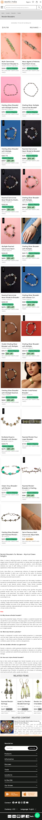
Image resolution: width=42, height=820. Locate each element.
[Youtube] (27, 803)
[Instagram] (22, 803)
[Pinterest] (19, 803)
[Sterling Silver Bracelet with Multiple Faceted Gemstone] (11, 102)
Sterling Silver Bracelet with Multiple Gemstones (10, 151)
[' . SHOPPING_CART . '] (36, 2)
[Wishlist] (33, 2)
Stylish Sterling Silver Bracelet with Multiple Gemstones (10, 346)
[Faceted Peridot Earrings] (8, 698)
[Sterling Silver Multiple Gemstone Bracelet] (31, 102)
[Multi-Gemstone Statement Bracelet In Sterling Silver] (11, 58)
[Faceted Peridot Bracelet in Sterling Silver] (31, 483)
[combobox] (20, 7)
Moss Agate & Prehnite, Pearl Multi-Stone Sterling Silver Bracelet (31, 64)
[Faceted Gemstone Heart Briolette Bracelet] (31, 146)
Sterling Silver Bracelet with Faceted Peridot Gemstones (10, 534)
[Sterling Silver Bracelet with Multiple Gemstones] (11, 146)
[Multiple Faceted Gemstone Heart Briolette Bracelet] (11, 243)
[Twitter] (16, 803)
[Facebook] (13, 803)
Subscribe (32, 748)
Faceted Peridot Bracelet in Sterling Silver (29, 488)
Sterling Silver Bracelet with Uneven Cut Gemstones (30, 297)
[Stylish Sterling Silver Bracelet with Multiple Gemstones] (11, 341)
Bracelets (14, 13)
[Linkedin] (24, 803)
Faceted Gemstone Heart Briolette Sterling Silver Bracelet (10, 200)
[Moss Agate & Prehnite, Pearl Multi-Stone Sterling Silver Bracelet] (31, 58)
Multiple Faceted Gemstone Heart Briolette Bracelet (8, 248)
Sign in (28, 2)
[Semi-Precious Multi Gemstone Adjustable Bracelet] (31, 529)
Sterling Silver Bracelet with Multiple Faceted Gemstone (10, 107)
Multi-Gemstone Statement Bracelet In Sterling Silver (10, 64)
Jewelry (8, 13)
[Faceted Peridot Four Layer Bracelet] (31, 434)
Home (3, 13)
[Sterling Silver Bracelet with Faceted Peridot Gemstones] (11, 529)
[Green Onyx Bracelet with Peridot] (11, 483)
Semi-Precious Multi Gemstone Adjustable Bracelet (30, 534)
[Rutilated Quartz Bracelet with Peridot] (11, 434)
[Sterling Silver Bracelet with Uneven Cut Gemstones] (31, 292)
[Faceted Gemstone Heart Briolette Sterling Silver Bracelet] (11, 195)
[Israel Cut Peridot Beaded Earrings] (25, 698)
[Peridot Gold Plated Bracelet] (31, 387)
